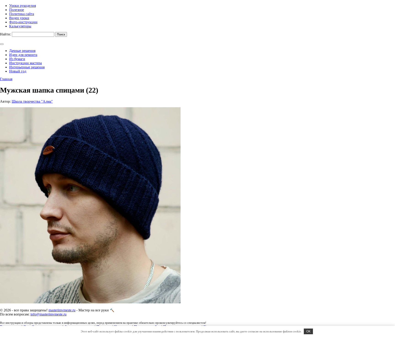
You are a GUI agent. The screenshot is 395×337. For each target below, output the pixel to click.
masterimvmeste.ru (61, 310)
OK (308, 331)
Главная (6, 79)
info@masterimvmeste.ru (48, 314)
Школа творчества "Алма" (32, 101)
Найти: (5, 34)
